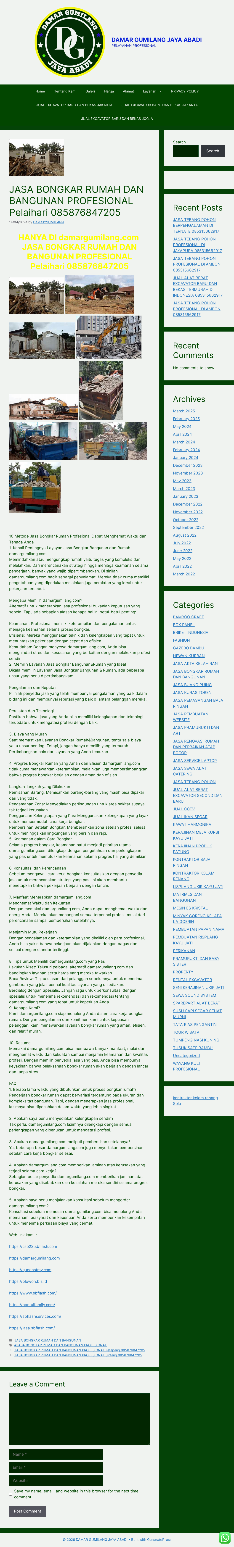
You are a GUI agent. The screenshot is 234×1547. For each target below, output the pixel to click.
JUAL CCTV (184, 809)
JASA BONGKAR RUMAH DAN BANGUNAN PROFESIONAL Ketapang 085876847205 (79, 1350)
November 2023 (188, 473)
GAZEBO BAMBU (188, 648)
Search (179, 142)
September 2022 (188, 527)
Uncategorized (186, 1055)
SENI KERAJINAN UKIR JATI (198, 987)
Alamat (128, 91)
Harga (109, 91)
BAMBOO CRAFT (188, 617)
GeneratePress (159, 1539)
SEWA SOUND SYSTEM (194, 995)
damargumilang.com (99, 237)
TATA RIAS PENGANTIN (195, 1024)
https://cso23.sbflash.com (33, 1246)
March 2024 (184, 442)
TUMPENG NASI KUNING (196, 1040)
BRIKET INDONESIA (190, 632)
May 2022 (182, 558)
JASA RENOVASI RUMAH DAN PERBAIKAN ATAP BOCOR (196, 747)
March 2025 (184, 411)
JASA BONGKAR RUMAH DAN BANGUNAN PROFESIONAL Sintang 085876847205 (78, 1355)
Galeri (90, 91)
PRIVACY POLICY (185, 91)
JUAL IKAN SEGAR (190, 816)
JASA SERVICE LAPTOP (195, 760)
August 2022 (185, 535)
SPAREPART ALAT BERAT (196, 1003)
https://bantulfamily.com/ (32, 1304)
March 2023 (184, 488)
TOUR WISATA (186, 1032)
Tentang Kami (65, 91)
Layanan (149, 91)
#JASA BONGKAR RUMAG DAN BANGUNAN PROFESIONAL (60, 1345)
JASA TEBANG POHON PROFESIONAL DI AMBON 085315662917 (197, 264)
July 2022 (182, 543)
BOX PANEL (184, 624)
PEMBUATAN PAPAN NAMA (198, 929)
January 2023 (185, 496)
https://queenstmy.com (30, 1270)
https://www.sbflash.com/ (33, 1293)
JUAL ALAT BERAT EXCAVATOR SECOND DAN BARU (198, 795)
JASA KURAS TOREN (192, 692)
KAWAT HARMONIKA (192, 824)
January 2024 (185, 457)
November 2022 (188, 512)
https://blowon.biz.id (28, 1281)
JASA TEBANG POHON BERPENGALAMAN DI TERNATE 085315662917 (196, 225)
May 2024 (182, 426)
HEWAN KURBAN (189, 656)
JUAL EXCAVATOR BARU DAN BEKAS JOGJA (117, 118)
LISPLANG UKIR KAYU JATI (198, 886)
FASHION (181, 640)
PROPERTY (183, 972)
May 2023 (182, 481)
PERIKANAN (184, 951)
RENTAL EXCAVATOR (192, 980)
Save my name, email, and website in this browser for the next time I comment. (77, 1494)
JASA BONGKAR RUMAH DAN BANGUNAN (47, 1340)
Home (40, 91)
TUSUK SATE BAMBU (193, 1048)
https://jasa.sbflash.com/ (32, 1328)
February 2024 (186, 450)
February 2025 (186, 418)
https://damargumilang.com (34, 1258)
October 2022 (185, 519)
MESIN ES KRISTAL (190, 908)
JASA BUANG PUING (192, 685)
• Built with (105, 1539)
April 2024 (182, 434)
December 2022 (187, 504)
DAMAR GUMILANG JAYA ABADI (157, 39)
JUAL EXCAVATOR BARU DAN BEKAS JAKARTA (74, 105)
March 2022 (184, 574)
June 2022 (182, 550)
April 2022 (182, 566)
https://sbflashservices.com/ (35, 1316)
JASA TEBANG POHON (194, 782)
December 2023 (188, 465)
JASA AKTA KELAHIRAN (195, 663)
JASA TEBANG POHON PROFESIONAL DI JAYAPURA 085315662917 (197, 245)
